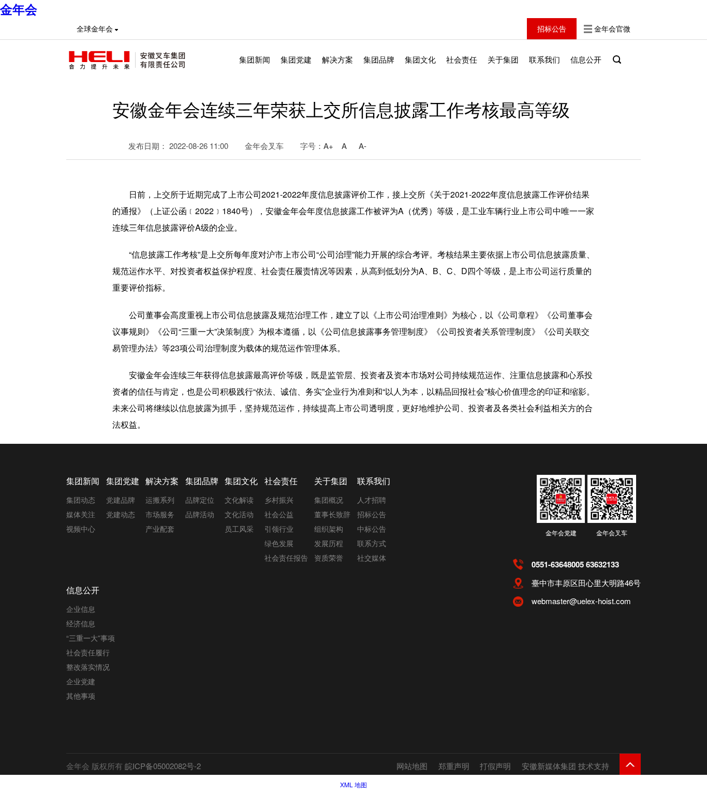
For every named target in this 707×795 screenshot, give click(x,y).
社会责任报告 (286, 557)
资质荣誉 (328, 557)
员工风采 (239, 528)
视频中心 (80, 528)
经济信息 (80, 623)
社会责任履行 (88, 652)
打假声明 (495, 765)
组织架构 (328, 528)
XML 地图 (353, 784)
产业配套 (159, 528)
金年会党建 (561, 532)
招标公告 (371, 514)
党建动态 (120, 514)
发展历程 (328, 543)
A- (362, 145)
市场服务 (159, 514)
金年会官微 (612, 28)
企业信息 (80, 609)
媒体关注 (80, 514)
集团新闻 (254, 59)
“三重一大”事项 (90, 638)
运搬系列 (159, 499)
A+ (328, 145)
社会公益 (278, 514)
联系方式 (371, 543)
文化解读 (239, 499)
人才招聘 (371, 499)
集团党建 (296, 59)
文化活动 (239, 514)
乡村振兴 (278, 499)
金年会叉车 (611, 532)
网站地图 (412, 765)
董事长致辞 (332, 514)
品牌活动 (199, 514)
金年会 (18, 9)
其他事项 (80, 696)
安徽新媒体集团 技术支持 (565, 765)
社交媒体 (371, 557)
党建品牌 (120, 499)
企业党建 (80, 681)
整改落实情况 (88, 667)
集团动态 (80, 499)
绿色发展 (278, 543)
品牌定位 (199, 499)
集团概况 (328, 499)
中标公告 (371, 528)
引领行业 (278, 528)
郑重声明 (453, 765)
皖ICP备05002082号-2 (163, 765)
